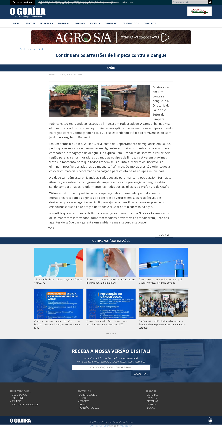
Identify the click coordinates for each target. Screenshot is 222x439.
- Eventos (151, 398)
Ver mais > (111, 333)
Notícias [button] (46, 23)
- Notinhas (152, 401)
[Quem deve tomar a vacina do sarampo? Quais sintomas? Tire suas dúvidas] (163, 262)
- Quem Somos (18, 394)
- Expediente (17, 398)
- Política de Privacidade (24, 404)
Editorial (64, 23)
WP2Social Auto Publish (99, 426)
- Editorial (152, 394)
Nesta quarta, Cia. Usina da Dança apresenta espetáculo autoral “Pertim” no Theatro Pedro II (78, 2)
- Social (150, 407)
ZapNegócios (130, 23)
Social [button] (94, 23)
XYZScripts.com (126, 426)
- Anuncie (15, 401)
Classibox (150, 23)
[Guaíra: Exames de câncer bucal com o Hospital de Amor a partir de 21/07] (111, 304)
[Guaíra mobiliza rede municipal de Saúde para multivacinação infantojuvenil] (111, 262)
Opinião (80, 23)
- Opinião (151, 404)
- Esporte (83, 401)
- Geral (82, 404)
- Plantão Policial (88, 407)
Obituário (111, 23)
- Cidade (82, 398)
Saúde (41, 49)
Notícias (33, 49)
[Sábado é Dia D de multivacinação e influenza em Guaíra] (58, 262)
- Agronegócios (87, 394)
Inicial (17, 23)
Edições (30, 23)
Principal (23, 49)
